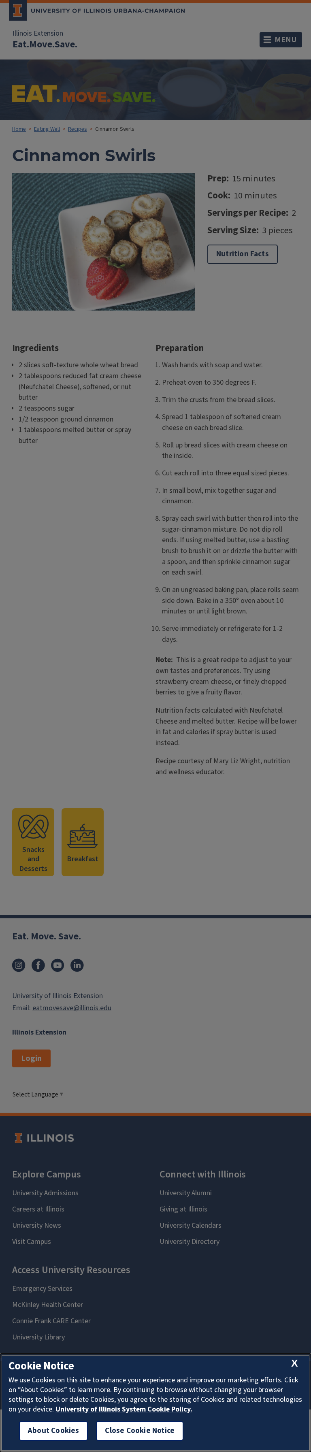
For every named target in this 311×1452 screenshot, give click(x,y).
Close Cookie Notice (140, 1430)
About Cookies (53, 1430)
